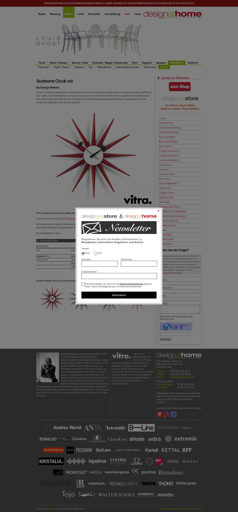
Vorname (86, 259)
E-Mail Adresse (89, 271)
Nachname (126, 259)
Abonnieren (119, 295)
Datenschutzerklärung (131, 284)
